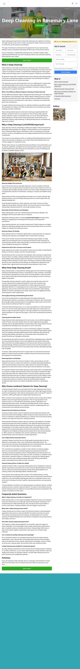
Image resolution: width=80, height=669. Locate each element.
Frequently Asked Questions (62, 96)
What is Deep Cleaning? (61, 82)
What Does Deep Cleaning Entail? (64, 89)
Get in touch (40, 25)
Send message (65, 72)
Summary (57, 99)
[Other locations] (72, 3)
